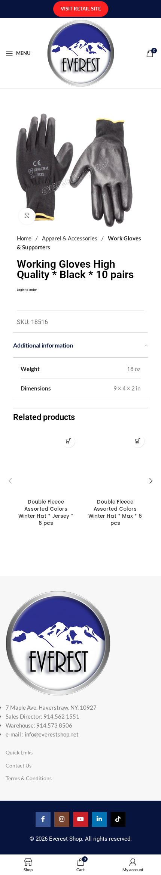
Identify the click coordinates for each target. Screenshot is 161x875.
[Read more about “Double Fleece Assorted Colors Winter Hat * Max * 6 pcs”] (137, 441)
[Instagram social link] (61, 819)
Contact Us (18, 765)
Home (25, 238)
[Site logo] (80, 52)
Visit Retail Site (81, 9)
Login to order (27, 290)
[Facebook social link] (43, 819)
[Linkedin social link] (99, 819)
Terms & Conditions (29, 778)
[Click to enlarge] (27, 216)
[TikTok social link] (117, 819)
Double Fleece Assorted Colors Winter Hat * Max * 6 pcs (115, 512)
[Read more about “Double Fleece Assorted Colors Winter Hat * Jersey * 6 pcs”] (68, 441)
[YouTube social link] (80, 819)
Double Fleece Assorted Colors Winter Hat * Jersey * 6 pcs (45, 512)
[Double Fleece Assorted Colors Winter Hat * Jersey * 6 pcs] (46, 463)
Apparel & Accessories (70, 238)
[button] (10, 480)
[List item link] (80, 721)
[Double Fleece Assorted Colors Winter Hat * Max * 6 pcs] (115, 463)
